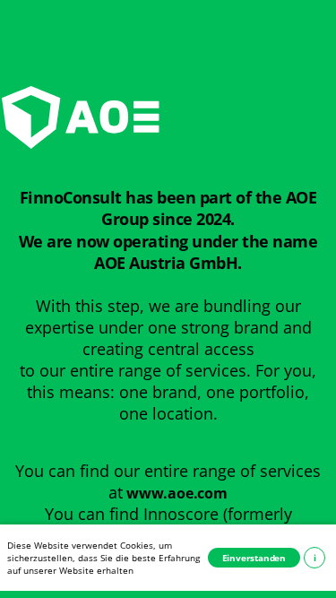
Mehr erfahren (315, 557)
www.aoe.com (177, 493)
